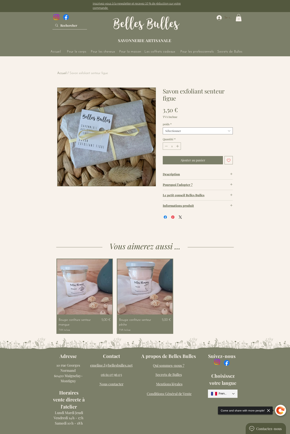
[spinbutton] (171, 146)
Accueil (61, 73)
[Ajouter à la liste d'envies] (229, 160)
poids (167, 124)
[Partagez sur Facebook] (165, 217)
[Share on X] (180, 217)
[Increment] (177, 146)
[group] (145, 296)
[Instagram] (56, 17)
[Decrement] (165, 146)
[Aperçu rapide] (84, 286)
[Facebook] (66, 17)
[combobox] (198, 130)
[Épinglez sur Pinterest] (172, 217)
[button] (239, 17)
